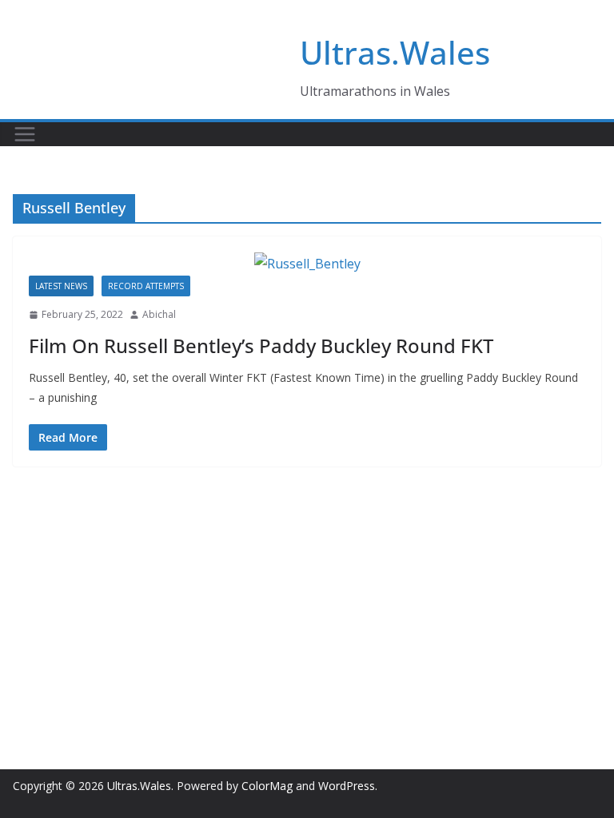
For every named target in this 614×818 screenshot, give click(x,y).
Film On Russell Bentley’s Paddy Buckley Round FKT (261, 345)
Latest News (61, 286)
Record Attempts (146, 286)
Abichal (159, 314)
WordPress (346, 785)
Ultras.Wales (395, 52)
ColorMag (267, 785)
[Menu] (25, 134)
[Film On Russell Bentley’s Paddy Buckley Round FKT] (307, 264)
